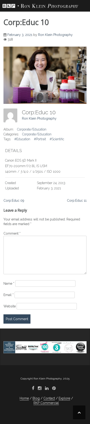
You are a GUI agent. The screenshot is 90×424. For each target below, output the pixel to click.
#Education (22, 139)
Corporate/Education (31, 129)
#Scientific (57, 139)
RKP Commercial (46, 403)
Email (8, 295)
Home (24, 398)
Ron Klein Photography (55, 35)
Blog (36, 398)
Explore (64, 398)
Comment (12, 233)
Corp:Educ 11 (77, 200)
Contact (49, 398)
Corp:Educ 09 (13, 200)
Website (9, 306)
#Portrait (40, 139)
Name (8, 283)
